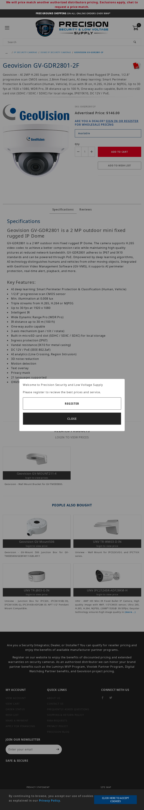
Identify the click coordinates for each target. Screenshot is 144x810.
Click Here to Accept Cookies (115, 799)
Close (72, 418)
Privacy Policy (49, 800)
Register (72, 403)
